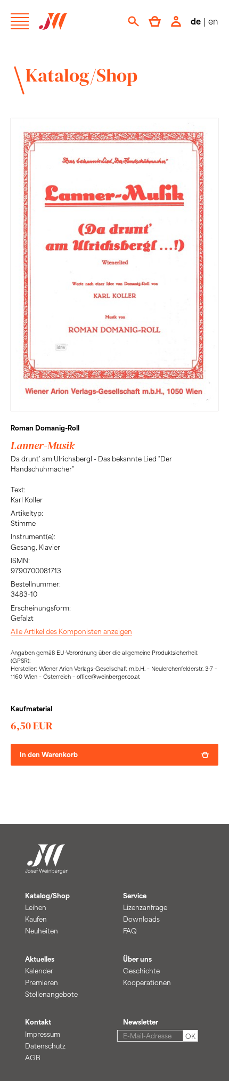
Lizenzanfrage (145, 907)
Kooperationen (147, 982)
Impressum (42, 1034)
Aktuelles (39, 959)
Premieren (41, 982)
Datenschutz (45, 1046)
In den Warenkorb (49, 754)
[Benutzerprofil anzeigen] (176, 21)
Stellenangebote (51, 994)
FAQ (130, 930)
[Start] (46, 868)
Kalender (39, 970)
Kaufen (36, 919)
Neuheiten (41, 930)
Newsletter (140, 1022)
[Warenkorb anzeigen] (154, 21)
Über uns (137, 959)
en (213, 21)
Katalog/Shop (81, 75)
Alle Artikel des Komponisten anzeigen (71, 631)
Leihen (35, 907)
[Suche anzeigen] (133, 21)
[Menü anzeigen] (20, 21)
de (196, 21)
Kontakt (38, 1022)
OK (190, 1036)
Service (134, 895)
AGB (32, 1057)
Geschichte (141, 970)
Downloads (141, 919)
